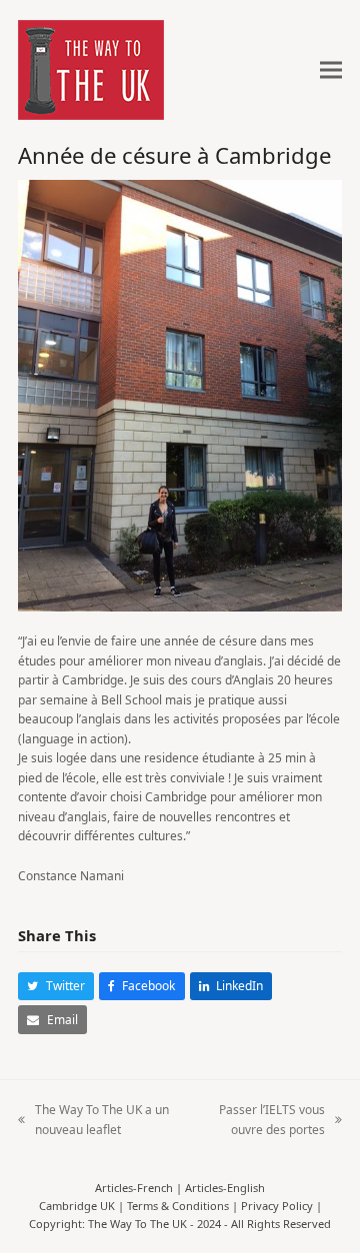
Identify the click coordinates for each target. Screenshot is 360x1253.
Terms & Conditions (178, 1205)
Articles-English (225, 1187)
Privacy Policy (277, 1205)
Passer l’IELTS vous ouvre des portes (261, 1120)
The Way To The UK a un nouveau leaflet (93, 1120)
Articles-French (134, 1187)
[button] (331, 70)
